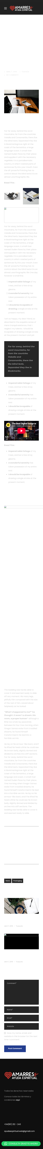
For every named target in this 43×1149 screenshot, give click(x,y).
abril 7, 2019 (11, 72)
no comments (12, 75)
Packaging (17, 881)
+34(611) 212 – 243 (12, 1124)
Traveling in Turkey (24, 445)
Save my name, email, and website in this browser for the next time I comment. (20, 1036)
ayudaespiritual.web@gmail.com (19, 1131)
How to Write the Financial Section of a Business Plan (18, 955)
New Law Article (23, 182)
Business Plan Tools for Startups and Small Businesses (21, 919)
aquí (18, 1100)
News (8, 881)
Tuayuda (25, 72)
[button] (21, 1143)
